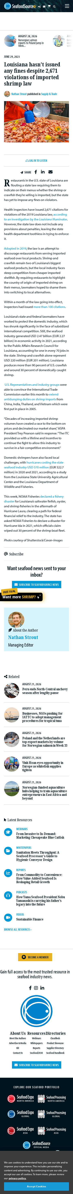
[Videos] (10, 918)
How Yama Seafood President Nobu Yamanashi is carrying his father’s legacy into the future (40, 901)
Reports (36, 1048)
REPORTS (21, 870)
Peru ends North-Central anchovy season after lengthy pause (45, 691)
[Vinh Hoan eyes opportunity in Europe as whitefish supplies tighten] (11, 764)
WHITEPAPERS (23, 848)
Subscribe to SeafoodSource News (38, 585)
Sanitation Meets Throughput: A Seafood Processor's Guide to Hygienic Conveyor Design (37, 856)
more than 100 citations (49, 307)
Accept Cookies (36, 1186)
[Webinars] (10, 832)
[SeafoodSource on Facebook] (30, 988)
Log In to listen (38, 160)
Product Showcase (55, 1043)
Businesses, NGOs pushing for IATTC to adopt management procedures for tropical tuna (42, 717)
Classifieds (55, 1038)
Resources (36, 1033)
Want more (19, 597)
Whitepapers (36, 1043)
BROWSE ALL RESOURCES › (17, 929)
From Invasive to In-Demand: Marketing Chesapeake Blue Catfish (40, 836)
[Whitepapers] (10, 851)
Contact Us (18, 1053)
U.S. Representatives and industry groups (32, 385)
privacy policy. (17, 1178)
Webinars (36, 1038)
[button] (35, 172)
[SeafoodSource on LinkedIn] (42, 988)
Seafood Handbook (55, 1053)
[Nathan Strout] (7, 94)
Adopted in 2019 (15, 248)
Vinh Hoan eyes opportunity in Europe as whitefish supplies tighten (42, 766)
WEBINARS (22, 829)
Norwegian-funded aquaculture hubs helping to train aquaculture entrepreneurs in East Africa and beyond (44, 793)
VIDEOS (20, 914)
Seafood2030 (36, 1053)
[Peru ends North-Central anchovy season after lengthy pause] (11, 690)
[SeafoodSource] (18, 6)
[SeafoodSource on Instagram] (36, 988)
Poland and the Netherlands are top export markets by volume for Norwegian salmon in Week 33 (44, 742)
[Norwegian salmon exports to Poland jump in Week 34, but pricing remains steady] (10, 41)
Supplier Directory (55, 1048)
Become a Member (38, 957)
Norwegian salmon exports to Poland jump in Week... (31, 42)
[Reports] (10, 873)
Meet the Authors (18, 1038)
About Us (18, 1033)
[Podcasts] (10, 895)
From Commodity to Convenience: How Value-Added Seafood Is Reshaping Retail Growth (39, 878)
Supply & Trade (49, 94)
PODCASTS (21, 892)
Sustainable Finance (29, 919)
